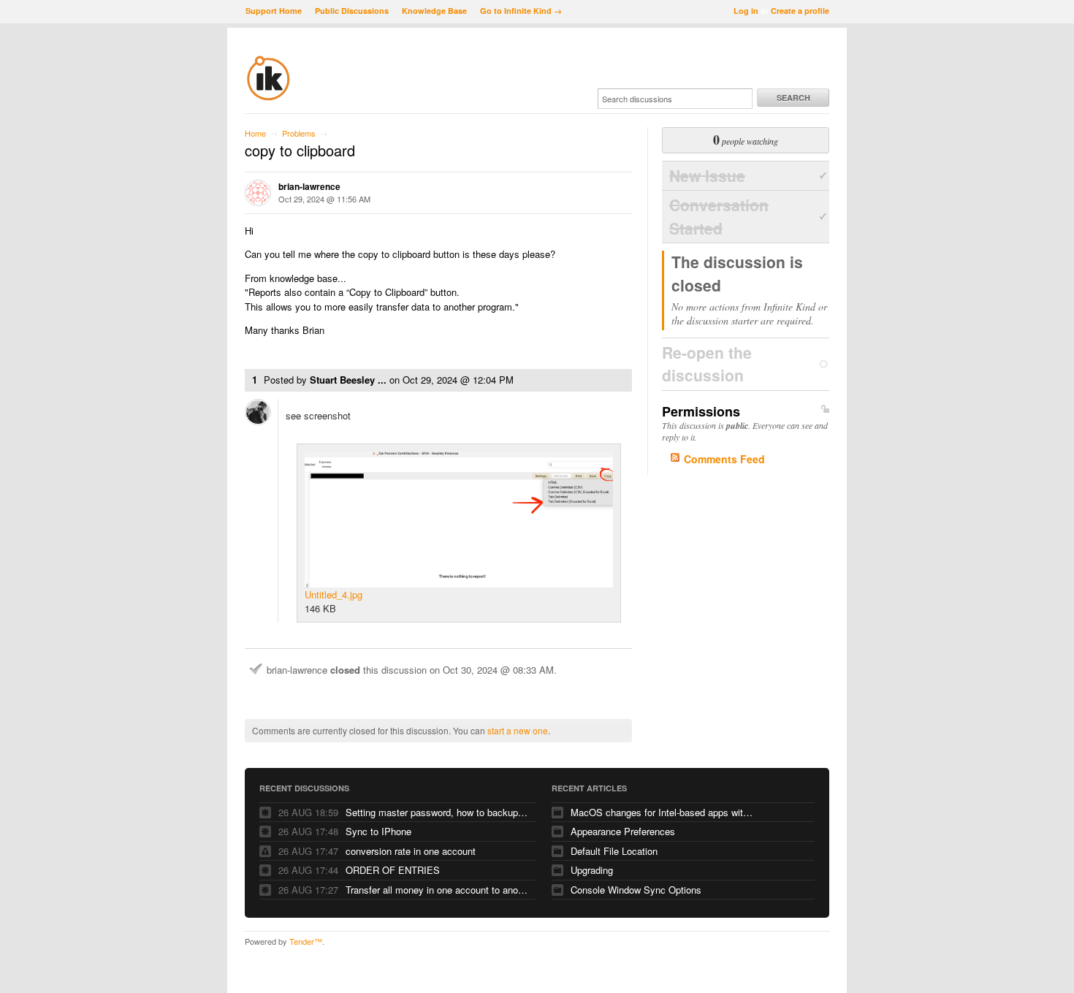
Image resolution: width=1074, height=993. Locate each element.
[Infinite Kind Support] (268, 97)
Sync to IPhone (378, 831)
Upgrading (592, 870)
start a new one (517, 730)
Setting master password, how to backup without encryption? (437, 812)
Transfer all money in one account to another (437, 890)
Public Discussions (352, 10)
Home (255, 133)
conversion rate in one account (411, 851)
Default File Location (614, 851)
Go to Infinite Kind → (521, 10)
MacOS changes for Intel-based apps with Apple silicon (662, 812)
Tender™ (305, 941)
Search (793, 97)
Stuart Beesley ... (348, 380)
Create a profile (800, 10)
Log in (746, 10)
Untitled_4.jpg (333, 594)
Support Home (273, 10)
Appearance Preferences (623, 831)
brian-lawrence (309, 186)
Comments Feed (724, 459)
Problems (299, 133)
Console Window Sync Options (636, 890)
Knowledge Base (434, 10)
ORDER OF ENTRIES (393, 870)
